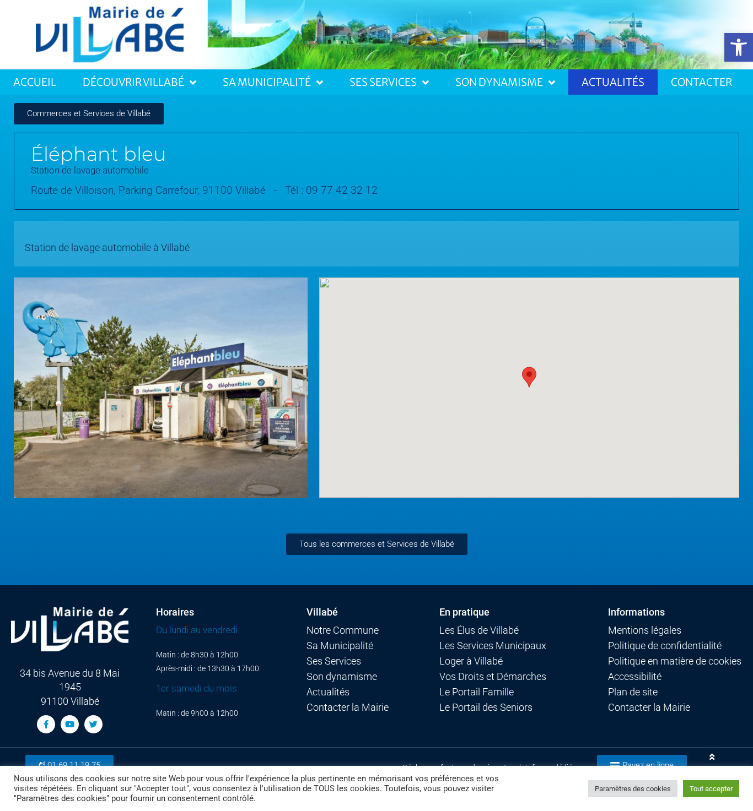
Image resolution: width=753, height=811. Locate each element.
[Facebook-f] (46, 724)
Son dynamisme (341, 676)
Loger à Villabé (471, 661)
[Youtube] (70, 724)
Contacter (701, 82)
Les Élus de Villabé (479, 630)
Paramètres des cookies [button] (633, 789)
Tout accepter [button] (711, 789)
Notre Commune (342, 630)
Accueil (34, 82)
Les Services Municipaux (492, 645)
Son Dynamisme (499, 82)
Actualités (613, 82)
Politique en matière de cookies (674, 661)
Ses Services (383, 82)
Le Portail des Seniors (486, 707)
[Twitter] (93, 724)
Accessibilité (634, 676)
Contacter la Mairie (347, 707)
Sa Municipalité (267, 82)
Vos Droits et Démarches (492, 676)
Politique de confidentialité (665, 645)
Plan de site (633, 692)
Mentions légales (644, 630)
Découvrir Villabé (133, 82)
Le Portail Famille (476, 692)
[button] (738, 47)
